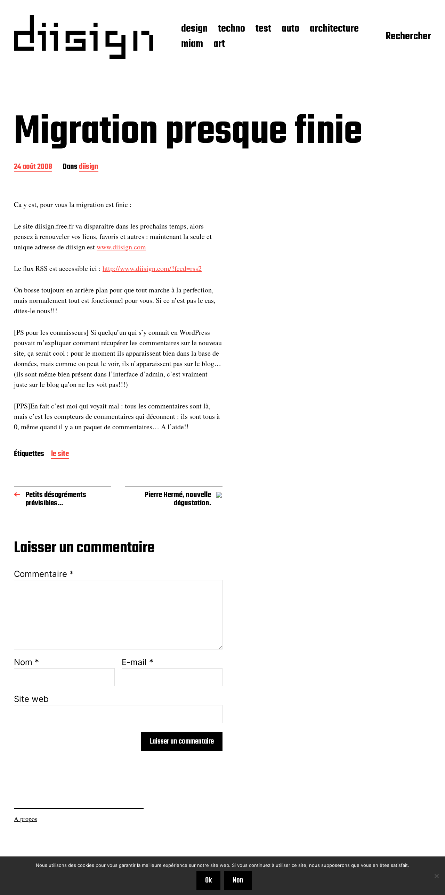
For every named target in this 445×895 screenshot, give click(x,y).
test (263, 29)
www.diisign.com (121, 246)
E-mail (137, 662)
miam (192, 44)
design (194, 29)
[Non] (436, 875)
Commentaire (44, 574)
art (219, 44)
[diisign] (83, 37)
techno (231, 29)
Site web (31, 698)
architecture (334, 29)
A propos (25, 818)
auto (290, 29)
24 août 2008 (33, 167)
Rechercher (408, 37)
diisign (88, 167)
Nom (26, 662)
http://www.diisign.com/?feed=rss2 (152, 268)
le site (60, 454)
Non (238, 880)
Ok (208, 880)
